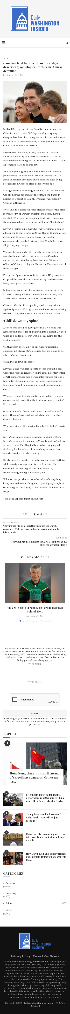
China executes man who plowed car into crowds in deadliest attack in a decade (45, 837)
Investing (11, 893)
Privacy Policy (20, 956)
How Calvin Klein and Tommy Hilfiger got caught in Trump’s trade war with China (46, 857)
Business (10, 883)
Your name (35, 664)
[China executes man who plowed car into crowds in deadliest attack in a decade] (13, 839)
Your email (35, 682)
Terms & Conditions (46, 956)
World (5, 58)
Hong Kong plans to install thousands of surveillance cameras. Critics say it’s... (35, 777)
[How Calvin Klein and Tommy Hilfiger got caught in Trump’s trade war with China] (13, 858)
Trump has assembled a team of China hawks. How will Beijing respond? (43, 817)
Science (36, 903)
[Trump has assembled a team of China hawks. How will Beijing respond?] (13, 819)
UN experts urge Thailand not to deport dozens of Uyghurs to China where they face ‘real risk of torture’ (45, 798)
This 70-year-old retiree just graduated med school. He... (35, 609)
